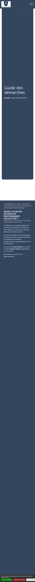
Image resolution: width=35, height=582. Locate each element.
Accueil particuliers (10, 204)
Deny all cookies (20, 579)
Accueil (7, 98)
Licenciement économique (12, 206)
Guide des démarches (19, 98)
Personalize (30, 579)
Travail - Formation (23, 204)
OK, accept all (7, 579)
